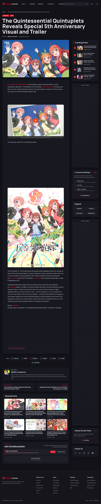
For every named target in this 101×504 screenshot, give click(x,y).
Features (55, 493)
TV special (36, 278)
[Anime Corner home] (10, 4)
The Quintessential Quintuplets (16, 348)
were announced (47, 87)
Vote (95, 430)
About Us (38, 480)
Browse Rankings (91, 480)
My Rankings (90, 487)
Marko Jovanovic (12, 36)
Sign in (53, 451)
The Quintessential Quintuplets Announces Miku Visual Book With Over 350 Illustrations (13, 433)
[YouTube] (88, 453)
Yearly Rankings (74, 485)
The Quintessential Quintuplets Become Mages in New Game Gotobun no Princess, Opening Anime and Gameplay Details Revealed (56, 415)
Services (38, 490)
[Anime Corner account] (97, 4)
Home (3, 12)
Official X (16, 305)
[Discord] (92, 453)
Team (37, 493)
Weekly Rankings (74, 480)
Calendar (60, 4)
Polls (71, 487)
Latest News (56, 480)
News (12, 15)
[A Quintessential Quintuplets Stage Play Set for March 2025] (36, 424)
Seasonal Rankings (74, 482)
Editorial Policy (39, 485)
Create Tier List (90, 485)
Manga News (91, 213)
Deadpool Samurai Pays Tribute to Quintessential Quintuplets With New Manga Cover (56, 433)
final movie (13, 278)
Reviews (55, 487)
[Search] (87, 4)
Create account (61, 451)
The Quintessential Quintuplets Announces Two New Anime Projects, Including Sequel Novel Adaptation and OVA (13, 414)
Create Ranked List (91, 482)
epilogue (12, 287)
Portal (87, 500)
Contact (38, 482)
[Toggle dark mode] (92, 4)
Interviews (55, 490)
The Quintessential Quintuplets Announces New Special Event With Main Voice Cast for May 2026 (36, 413)
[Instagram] (84, 453)
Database (32, 4)
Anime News (5, 15)
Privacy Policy (39, 487)
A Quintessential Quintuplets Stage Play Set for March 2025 (34, 432)
